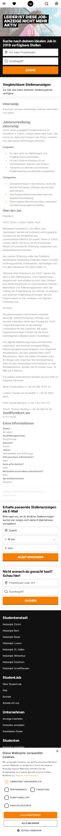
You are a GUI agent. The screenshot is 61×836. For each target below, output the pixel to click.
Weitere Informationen (27, 775)
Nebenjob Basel (11, 636)
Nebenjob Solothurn (13, 662)
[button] (31, 830)
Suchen (30, 600)
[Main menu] (4, 3)
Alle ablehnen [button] (30, 823)
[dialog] (30, 792)
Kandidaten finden (13, 731)
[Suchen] (48, 4)
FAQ (5, 690)
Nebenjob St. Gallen (13, 649)
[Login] (56, 3)
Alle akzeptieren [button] (30, 815)
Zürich (7, 491)
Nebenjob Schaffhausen (16, 668)
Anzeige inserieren (13, 718)
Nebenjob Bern (11, 630)
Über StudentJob (12, 684)
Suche (30, 70)
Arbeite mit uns (11, 702)
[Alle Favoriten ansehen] (14, 4)
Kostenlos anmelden (13, 725)
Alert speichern (30, 557)
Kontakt (7, 696)
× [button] (57, 751)
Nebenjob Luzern (12, 643)
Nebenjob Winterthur (14, 655)
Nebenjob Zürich (12, 624)
